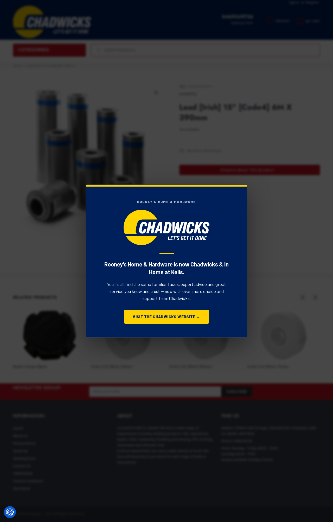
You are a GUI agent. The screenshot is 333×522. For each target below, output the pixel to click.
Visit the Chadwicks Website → (166, 316)
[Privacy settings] (10, 512)
